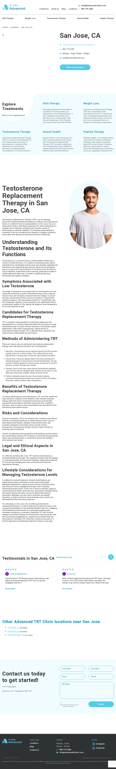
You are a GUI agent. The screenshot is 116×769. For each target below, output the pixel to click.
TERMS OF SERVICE (68, 706)
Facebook (100, 748)
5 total (68, 557)
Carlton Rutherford (18, 574)
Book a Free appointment (13, 115)
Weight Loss (30, 18)
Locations (73, 9)
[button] (111, 557)
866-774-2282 (87, 9)
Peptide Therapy (107, 18)
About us (55, 9)
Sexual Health (83, 18)
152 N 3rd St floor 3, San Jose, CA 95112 (79, 45)
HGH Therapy (7, 18)
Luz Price (71, 574)
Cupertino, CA (13, 631)
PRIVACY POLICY (105, 758)
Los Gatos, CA (13, 627)
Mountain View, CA (15, 635)
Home (5, 27)
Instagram (100, 744)
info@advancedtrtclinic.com (93, 6)
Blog (64, 9)
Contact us (44, 9)
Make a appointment (75, 67)
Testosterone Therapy (56, 18)
